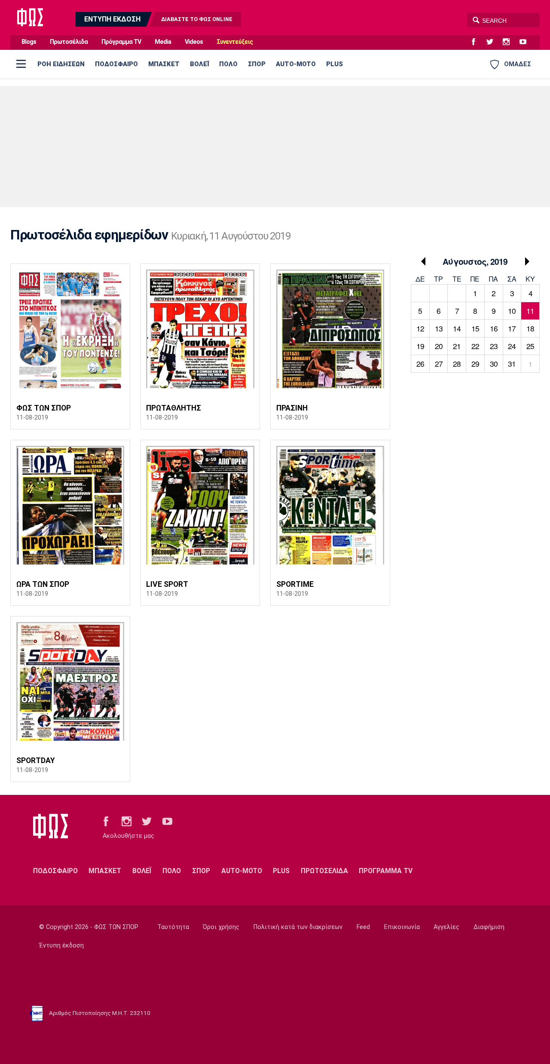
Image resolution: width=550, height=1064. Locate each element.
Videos (194, 42)
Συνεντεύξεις (235, 42)
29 (475, 363)
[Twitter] (493, 42)
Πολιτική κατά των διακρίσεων (298, 927)
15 (475, 328)
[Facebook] (477, 42)
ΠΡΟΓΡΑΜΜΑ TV (385, 871)
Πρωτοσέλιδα (69, 42)
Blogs (28, 42)
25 (530, 345)
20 (439, 345)
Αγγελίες (446, 927)
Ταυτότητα (173, 927)
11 (530, 310)
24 (512, 345)
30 (494, 363)
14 (457, 328)
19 (420, 345)
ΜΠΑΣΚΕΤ (164, 64)
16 (494, 328)
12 (420, 328)
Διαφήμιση (489, 927)
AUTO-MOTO (296, 64)
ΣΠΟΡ (257, 64)
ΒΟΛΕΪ (199, 64)
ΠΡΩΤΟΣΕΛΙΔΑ (324, 871)
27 (439, 363)
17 (512, 328)
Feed (363, 927)
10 (512, 310)
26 (420, 363)
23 (494, 345)
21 (457, 345)
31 (512, 363)
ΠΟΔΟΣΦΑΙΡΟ (116, 64)
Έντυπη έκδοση (61, 945)
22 (475, 345)
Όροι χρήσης (221, 927)
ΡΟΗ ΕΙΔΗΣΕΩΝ (61, 64)
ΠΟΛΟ (228, 64)
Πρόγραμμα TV (121, 42)
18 (530, 328)
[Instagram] (509, 42)
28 (457, 363)
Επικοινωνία (402, 927)
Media (163, 42)
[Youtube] (526, 42)
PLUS (334, 64)
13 (439, 328)
